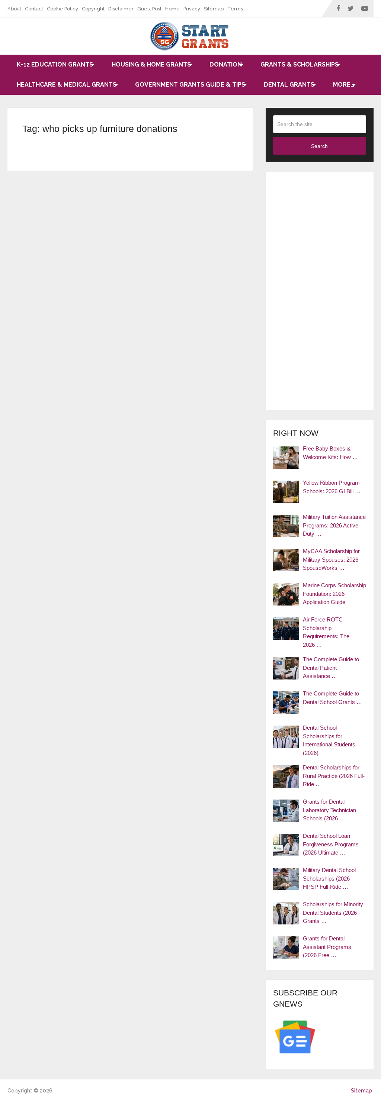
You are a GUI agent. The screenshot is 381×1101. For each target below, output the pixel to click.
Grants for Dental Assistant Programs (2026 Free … (327, 946)
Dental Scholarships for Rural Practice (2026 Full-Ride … (334, 775)
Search (319, 146)
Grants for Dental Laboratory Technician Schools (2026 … (329, 809)
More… (343, 84)
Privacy (191, 9)
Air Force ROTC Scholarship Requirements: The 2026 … (326, 632)
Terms (235, 9)
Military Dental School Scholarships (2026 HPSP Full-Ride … (329, 878)
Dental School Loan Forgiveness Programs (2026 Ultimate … (331, 844)
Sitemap (214, 9)
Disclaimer (121, 9)
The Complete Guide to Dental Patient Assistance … (331, 667)
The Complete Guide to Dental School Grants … (332, 697)
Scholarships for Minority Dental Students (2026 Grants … (333, 912)
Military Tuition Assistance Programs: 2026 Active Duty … (334, 525)
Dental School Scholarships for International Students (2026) (329, 740)
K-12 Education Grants (55, 64)
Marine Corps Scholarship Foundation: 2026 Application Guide (334, 593)
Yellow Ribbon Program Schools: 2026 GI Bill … (332, 487)
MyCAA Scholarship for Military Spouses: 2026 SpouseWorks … (331, 559)
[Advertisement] (319, 291)
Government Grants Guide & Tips (190, 84)
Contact (34, 9)
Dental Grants (289, 84)
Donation (225, 64)
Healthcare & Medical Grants (66, 84)
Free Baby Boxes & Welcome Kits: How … (330, 452)
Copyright (93, 9)
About (14, 9)
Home (172, 9)
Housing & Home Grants (151, 64)
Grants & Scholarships (299, 64)
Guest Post (149, 9)
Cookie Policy (62, 9)
